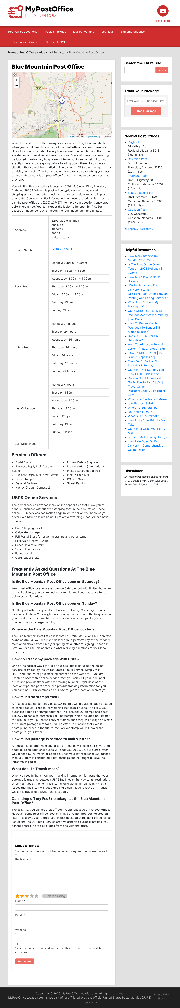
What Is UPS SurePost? (143, 416)
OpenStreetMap (93, 136)
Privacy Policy (161, 994)
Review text (23, 859)
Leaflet (72, 136)
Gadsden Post (137, 209)
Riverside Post (137, 159)
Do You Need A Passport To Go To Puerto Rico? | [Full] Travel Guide (147, 382)
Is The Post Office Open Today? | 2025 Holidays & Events (145, 268)
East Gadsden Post (140, 192)
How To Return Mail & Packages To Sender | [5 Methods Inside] (144, 327)
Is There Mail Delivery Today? (147, 437)
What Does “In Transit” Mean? (147, 399)
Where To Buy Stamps (142, 407)
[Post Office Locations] (40, 11)
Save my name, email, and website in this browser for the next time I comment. (61, 950)
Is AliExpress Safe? (140, 403)
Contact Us (91, 1002)
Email (20, 915)
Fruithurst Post (137, 176)
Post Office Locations (22, 31)
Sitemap (162, 998)
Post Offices (27, 52)
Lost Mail (107, 31)
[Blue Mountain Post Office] (62, 101)
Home (12, 52)
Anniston (60, 52)
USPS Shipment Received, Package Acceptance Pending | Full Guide (148, 315)
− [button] (16, 85)
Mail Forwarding (83, 31)
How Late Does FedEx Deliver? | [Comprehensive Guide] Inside (145, 445)
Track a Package (55, 31)
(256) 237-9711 (62, 249)
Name (20, 901)
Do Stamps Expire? (140, 412)
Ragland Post (137, 142)
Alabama (45, 52)
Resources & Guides (25, 42)
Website (20, 929)
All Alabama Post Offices (138, 228)
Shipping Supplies (133, 31)
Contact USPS (55, 42)
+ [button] (16, 80)
